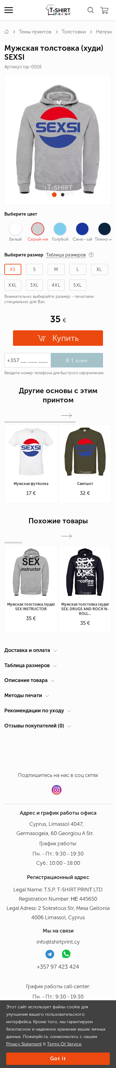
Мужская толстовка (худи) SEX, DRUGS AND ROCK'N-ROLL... (85, 609)
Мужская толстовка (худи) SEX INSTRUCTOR (31, 606)
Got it (58, 1059)
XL (99, 269)
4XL (56, 285)
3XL (34, 285)
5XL (77, 285)
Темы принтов (35, 32)
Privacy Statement (24, 1044)
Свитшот (85, 484)
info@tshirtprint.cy (58, 942)
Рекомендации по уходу (34, 710)
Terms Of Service (64, 1044)
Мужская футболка (31, 484)
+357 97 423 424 (58, 966)
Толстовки (74, 32)
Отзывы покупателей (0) (34, 726)
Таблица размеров (27, 665)
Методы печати (23, 695)
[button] (54, 194)
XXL (12, 285)
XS (13, 269)
